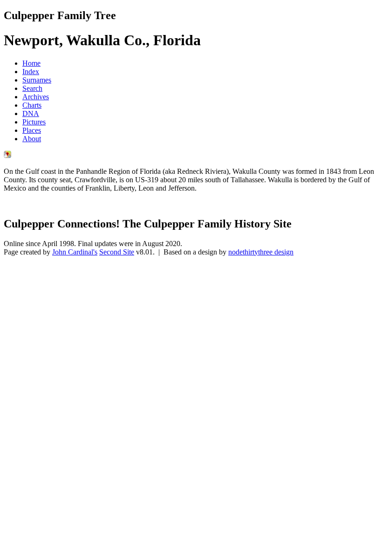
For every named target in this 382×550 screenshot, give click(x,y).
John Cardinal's (74, 252)
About (31, 139)
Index (30, 72)
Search (32, 88)
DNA (30, 113)
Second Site (116, 252)
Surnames (36, 80)
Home (31, 63)
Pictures (34, 122)
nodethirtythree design (260, 252)
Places (31, 130)
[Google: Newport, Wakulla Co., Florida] (7, 155)
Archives (35, 97)
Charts (31, 105)
